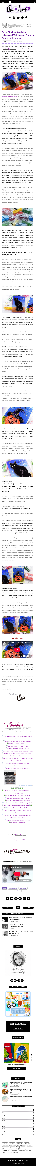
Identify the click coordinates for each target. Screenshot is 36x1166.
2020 (18, 1126)
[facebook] (26, 17)
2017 (18, 1134)
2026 (18, 1110)
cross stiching (23, 888)
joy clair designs (6, 1148)
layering (17, 1148)
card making (12, 1143)
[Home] (18, 907)
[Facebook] (7, 898)
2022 (18, 1120)
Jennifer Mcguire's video (9, 49)
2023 (18, 1118)
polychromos (14, 1150)
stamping (9, 1152)
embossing (12, 1145)
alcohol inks (5, 1143)
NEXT (7, 908)
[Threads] (11, 898)
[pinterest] (22, 17)
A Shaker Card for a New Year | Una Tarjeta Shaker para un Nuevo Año (20, 925)
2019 (18, 1128)
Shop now (16, 1068)
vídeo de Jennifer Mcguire (9, 96)
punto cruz (5, 890)
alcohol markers (13, 888)
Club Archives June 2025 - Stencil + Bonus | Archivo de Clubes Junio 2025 (21, 1083)
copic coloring (19, 1143)
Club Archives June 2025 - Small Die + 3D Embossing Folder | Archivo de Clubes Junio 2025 (21, 1091)
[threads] (13, 17)
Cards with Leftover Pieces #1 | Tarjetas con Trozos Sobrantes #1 (20, 918)
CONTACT (20, 1161)
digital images (5, 1145)
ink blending (29, 1145)
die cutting (27, 1143)
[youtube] (18, 17)
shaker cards (28, 1150)
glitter (18, 1145)
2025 (18, 1112)
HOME (9, 1161)
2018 (18, 1131)
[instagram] (10, 17)
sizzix (4, 1152)
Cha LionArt (19, 41)
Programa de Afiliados (20, 840)
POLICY (27, 1161)
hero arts (23, 1145)
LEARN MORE (18, 993)
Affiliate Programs (20, 835)
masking (22, 1148)
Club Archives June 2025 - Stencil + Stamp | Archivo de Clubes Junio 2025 (21, 1097)
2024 (18, 1115)
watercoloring (15, 1152)
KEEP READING (28, 908)
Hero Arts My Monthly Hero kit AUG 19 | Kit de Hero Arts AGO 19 (21, 932)
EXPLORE (18, 1028)
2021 (18, 1123)
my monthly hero (6, 1150)
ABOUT (14, 1161)
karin (12, 1148)
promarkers (21, 1150)
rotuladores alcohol (14, 24)
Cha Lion (22, 1163)
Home (4, 24)
